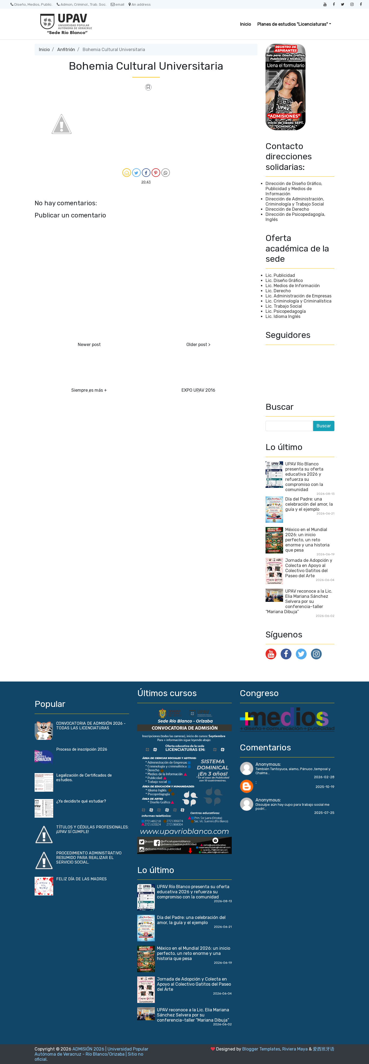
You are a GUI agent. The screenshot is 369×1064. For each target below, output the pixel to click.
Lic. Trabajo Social (284, 306)
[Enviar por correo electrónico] (126, 172)
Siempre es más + (89, 390)
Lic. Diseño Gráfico (284, 280)
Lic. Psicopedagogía (286, 311)
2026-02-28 (324, 777)
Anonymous (268, 764)
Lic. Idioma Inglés (283, 316)
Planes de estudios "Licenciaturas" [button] (292, 24)
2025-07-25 (324, 813)
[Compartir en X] (136, 172)
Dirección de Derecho (287, 209)
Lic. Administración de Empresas (298, 295)
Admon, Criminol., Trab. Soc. (83, 4)
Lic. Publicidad (280, 275)
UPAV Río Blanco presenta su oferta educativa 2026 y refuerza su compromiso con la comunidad (304, 476)
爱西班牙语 (323, 1049)
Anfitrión (66, 49)
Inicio (245, 24)
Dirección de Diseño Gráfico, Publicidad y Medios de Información (294, 188)
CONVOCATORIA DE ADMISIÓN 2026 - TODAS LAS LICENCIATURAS (91, 725)
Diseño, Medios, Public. (33, 4)
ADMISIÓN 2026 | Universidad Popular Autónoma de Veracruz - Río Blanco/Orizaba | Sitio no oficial (91, 1054)
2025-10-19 (325, 787)
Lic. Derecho (278, 290)
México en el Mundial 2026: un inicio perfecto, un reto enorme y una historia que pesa (307, 540)
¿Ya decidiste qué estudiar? (81, 801)
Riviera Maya (295, 1049)
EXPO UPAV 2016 (198, 390)
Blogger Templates (261, 1049)
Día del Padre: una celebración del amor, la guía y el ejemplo (309, 504)
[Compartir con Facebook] (146, 172)
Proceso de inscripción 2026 (81, 749)
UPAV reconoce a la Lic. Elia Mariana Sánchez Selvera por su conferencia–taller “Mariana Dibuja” (299, 601)
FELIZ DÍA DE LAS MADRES (81, 879)
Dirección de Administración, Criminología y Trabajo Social (295, 201)
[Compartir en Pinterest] (156, 172)
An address (141, 4)
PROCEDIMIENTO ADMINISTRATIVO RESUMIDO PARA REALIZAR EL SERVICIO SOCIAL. (89, 858)
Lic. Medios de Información (293, 285)
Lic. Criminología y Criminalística (298, 301)
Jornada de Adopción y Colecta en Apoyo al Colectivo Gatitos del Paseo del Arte (308, 568)
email (119, 4)
